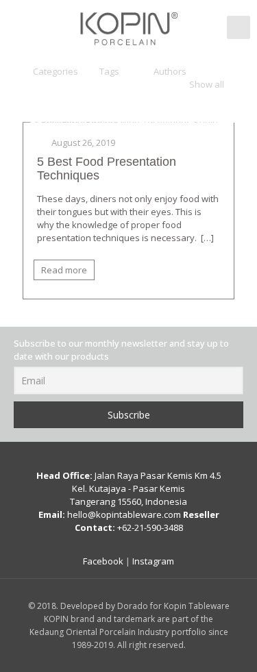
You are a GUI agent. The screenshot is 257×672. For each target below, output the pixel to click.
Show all (206, 84)
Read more (64, 270)
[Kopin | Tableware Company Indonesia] (128, 27)
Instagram (153, 561)
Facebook (103, 561)
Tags (109, 71)
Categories (55, 71)
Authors (170, 71)
